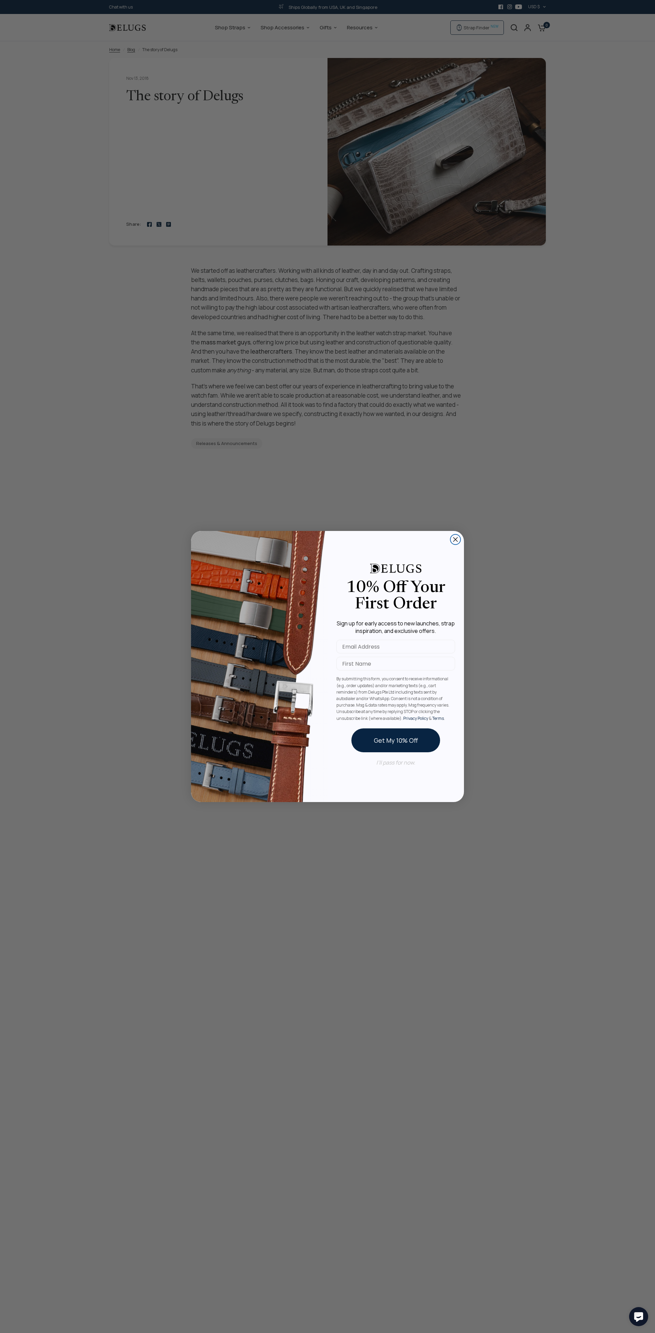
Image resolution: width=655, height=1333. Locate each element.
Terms (438, 718)
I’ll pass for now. (395, 762)
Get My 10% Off (396, 740)
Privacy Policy (415, 718)
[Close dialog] (455, 539)
